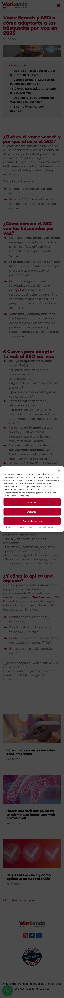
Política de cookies (15, 527)
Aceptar (32, 502)
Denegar (32, 511)
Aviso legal (52, 527)
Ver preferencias (32, 521)
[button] (59, 470)
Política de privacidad (36, 527)
